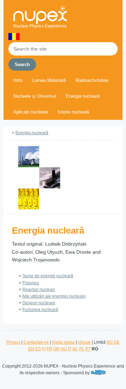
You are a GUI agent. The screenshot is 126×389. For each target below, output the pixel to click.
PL (81, 348)
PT (88, 348)
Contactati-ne (36, 342)
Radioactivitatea (92, 80)
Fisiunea (30, 282)
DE (117, 342)
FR (49, 348)
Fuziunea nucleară (40, 309)
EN (31, 348)
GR (56, 348)
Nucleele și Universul (34, 96)
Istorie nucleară (73, 112)
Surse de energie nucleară (47, 275)
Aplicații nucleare (30, 112)
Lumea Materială (49, 80)
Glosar (84, 342)
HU (64, 348)
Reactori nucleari (38, 289)
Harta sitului (63, 342)
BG (110, 342)
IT (69, 348)
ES (38, 348)
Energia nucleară (83, 96)
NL (75, 348)
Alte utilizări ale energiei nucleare (54, 296)
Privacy (13, 342)
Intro (17, 80)
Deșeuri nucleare (38, 302)
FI (44, 348)
